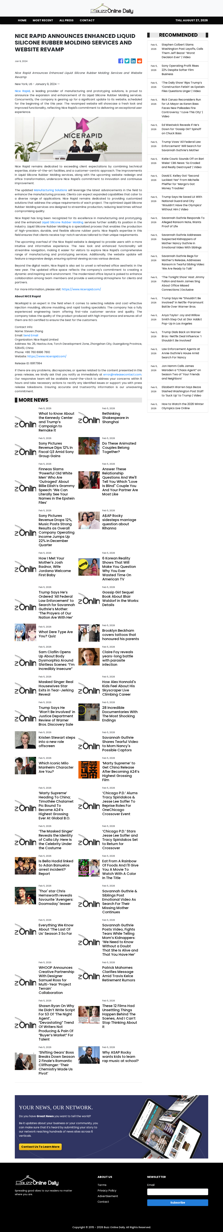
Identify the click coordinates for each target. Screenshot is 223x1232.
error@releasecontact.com (122, 374)
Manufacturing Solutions (50, 190)
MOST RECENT (43, 20)
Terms (102, 1185)
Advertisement (108, 1196)
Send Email (30, 335)
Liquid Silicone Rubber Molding (62, 222)
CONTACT (87, 20)
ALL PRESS (66, 20)
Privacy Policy (107, 1191)
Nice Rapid (22, 91)
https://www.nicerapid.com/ (81, 289)
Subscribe (177, 1203)
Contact (103, 1202)
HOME (22, 20)
